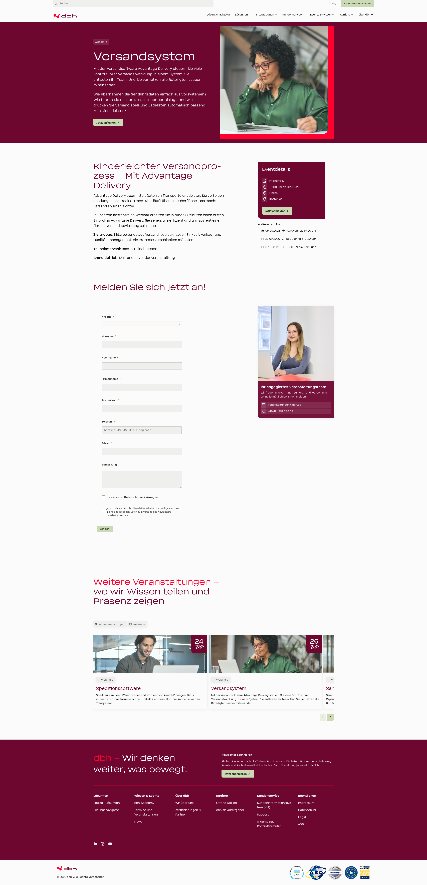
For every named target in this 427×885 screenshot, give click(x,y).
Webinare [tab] (139, 624)
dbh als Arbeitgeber (230, 810)
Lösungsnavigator (218, 14)
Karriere (345, 14)
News (138, 822)
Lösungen (241, 14)
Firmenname (110, 379)
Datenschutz (307, 810)
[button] (330, 717)
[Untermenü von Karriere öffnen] (351, 14)
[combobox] (137, 3)
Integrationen (265, 14)
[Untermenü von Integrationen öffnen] (275, 14)
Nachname (109, 357)
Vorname (108, 336)
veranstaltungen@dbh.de (284, 404)
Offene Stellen (226, 803)
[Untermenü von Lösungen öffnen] (249, 14)
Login (335, 3)
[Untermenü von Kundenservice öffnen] (303, 14)
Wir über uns (184, 803)
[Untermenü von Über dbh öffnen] (372, 14)
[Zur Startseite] (65, 15)
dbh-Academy (144, 803)
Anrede (106, 316)
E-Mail (105, 443)
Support (263, 814)
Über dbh (364, 14)
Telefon (107, 421)
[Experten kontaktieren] (357, 3)
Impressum (306, 803)
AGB (301, 824)
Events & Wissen (321, 14)
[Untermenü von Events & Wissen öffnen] (333, 14)
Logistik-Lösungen (106, 803)
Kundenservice (292, 14)
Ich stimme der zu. (132, 497)
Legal (302, 817)
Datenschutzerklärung (139, 497)
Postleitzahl (109, 400)
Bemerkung (109, 464)
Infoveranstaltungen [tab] (111, 624)
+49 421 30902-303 (280, 411)
